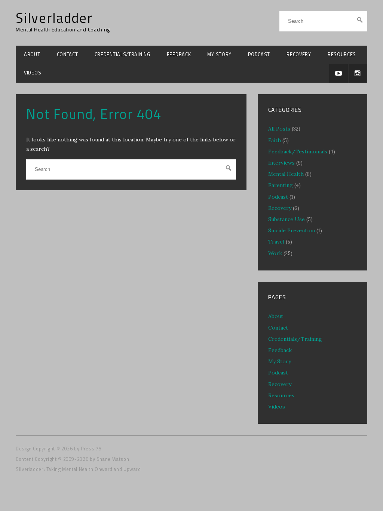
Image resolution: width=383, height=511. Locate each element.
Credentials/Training (122, 54)
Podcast (259, 54)
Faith (274, 140)
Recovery (299, 54)
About (32, 54)
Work (275, 253)
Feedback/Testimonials (297, 151)
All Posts (279, 128)
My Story (219, 54)
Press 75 (91, 448)
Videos (32, 72)
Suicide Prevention (291, 230)
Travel (276, 241)
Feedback (179, 54)
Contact (67, 54)
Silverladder (54, 18)
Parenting (280, 185)
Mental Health (286, 174)
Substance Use (286, 219)
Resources (342, 54)
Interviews (281, 162)
